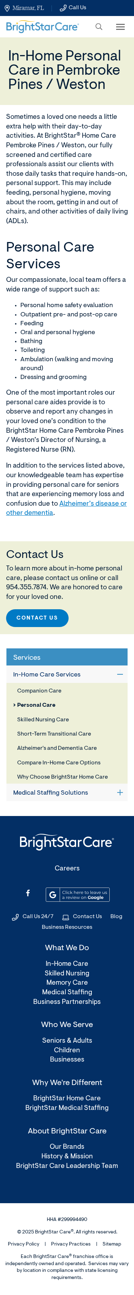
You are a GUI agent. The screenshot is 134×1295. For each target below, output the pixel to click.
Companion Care (39, 691)
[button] (99, 27)
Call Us (77, 8)
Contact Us (37, 618)
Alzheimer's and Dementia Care (57, 748)
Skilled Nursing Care (43, 720)
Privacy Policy (23, 1244)
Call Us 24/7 (38, 917)
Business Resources (67, 927)
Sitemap (112, 1244)
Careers (67, 868)
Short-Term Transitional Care (54, 734)
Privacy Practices (71, 1244)
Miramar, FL (28, 8)
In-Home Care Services (46, 675)
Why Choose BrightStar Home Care (62, 777)
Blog (116, 917)
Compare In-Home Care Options (58, 763)
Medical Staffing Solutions (50, 793)
